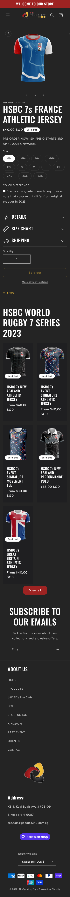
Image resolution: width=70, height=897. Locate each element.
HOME (12, 680)
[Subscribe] (57, 649)
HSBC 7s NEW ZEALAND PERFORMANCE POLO (52, 474)
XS (11, 168)
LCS (10, 706)
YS (11, 159)
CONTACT (15, 749)
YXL (54, 159)
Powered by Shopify (50, 889)
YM (25, 159)
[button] (8, 15)
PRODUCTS (15, 688)
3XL (27, 176)
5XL (42, 176)
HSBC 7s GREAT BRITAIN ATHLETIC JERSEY (14, 558)
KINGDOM (15, 723)
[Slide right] (43, 95)
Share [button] (11, 292)
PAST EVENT (16, 732)
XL (61, 168)
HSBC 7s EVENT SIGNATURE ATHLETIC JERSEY (49, 395)
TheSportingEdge (28, 889)
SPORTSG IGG (17, 715)
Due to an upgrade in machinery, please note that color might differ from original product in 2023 (33, 196)
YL (39, 159)
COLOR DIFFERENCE (16, 185)
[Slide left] (26, 95)
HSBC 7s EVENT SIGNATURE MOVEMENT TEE (15, 476)
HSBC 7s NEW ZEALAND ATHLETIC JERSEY (17, 393)
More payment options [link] (35, 282)
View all (35, 590)
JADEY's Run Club (20, 697)
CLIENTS (14, 741)
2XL (11, 176)
